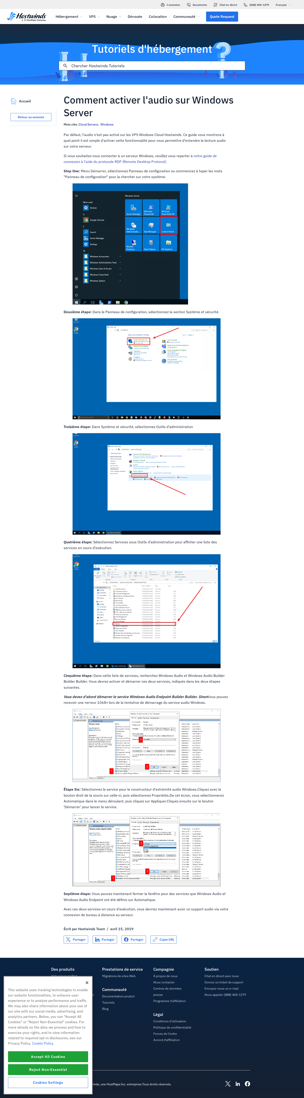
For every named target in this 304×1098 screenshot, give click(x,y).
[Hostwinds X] (226, 1084)
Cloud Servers (88, 124)
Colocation (158, 16)
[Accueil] (27, 17)
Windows (106, 124)
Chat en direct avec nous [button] (222, 976)
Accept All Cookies (48, 1056)
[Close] (87, 983)
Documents (200, 4)
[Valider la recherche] (65, 65)
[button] (222, 16)
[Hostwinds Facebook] (245, 1084)
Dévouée (135, 16)
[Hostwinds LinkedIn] (235, 1084)
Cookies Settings (48, 1082)
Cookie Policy (42, 1043)
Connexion (173, 4)
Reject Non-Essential (48, 1069)
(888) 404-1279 (259, 4)
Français (281, 4)
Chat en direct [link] (228, 4)
